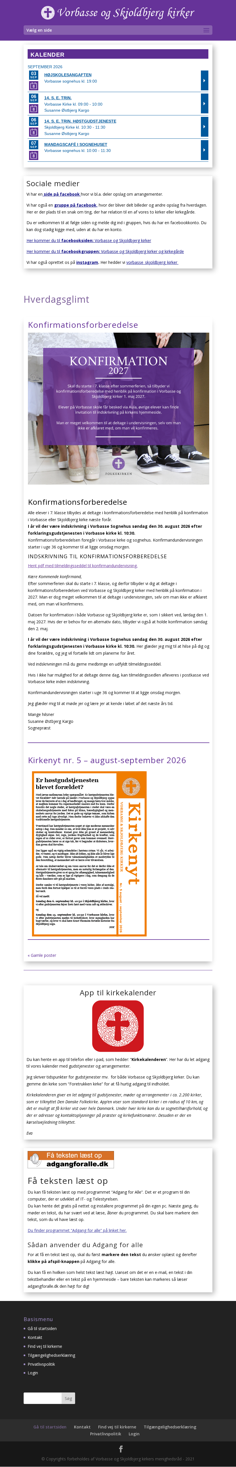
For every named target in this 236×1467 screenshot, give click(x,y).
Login (33, 1372)
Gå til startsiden (42, 1328)
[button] (206, 30)
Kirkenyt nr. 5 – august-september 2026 (107, 760)
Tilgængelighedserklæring (51, 1355)
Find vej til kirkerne (45, 1346)
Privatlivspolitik (41, 1364)
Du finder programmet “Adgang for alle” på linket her (77, 1230)
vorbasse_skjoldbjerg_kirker (152, 262)
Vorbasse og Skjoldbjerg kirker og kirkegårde (142, 251)
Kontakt (35, 1337)
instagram (87, 262)
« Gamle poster (42, 955)
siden (86, 240)
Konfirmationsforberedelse (83, 324)
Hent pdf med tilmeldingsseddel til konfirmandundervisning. (83, 565)
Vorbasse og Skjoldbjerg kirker (121, 240)
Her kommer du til (53, 240)
